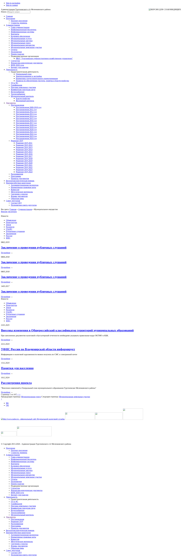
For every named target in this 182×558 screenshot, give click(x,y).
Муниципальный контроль (22, 96)
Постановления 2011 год (26, 110)
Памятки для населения (17, 368)
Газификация (16, 85)
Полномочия (16, 52)
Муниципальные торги (21, 43)
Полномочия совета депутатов (24, 205)
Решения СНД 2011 (24, 143)
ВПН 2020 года (17, 65)
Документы (11, 103)
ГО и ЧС (14, 83)
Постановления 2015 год (26, 118)
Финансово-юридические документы (26, 63)
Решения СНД (17, 141)
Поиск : (4, 12)
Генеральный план (24, 74)
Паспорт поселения (19, 21)
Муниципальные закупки (22, 41)
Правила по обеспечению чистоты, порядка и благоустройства (42, 81)
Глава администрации (20, 27)
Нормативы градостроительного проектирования (37, 78)
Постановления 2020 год (26, 130)
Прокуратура (11, 222)
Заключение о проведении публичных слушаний (33, 247)
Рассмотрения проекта (16, 382)
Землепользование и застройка (29, 76)
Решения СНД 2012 (24, 145)
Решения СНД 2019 (24, 161)
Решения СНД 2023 (24, 170)
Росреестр (10, 227)
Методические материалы (22, 192)
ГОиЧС (9, 229)
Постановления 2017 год (26, 123)
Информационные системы (22, 32)
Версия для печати (9, 212)
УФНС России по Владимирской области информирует (38, 349)
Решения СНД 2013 (24, 147)
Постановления (17, 105)
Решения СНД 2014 (24, 150)
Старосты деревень (19, 23)
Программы (16, 176)
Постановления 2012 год (26, 112)
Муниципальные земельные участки (26, 47)
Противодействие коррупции (18, 183)
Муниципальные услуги (21, 38)
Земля (8, 225)
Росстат (9, 236)
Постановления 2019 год (26, 127)
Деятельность (11, 70)
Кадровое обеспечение (20, 36)
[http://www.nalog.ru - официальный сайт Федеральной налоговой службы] (33, 419)
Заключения (11, 234)
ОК (7, 405)
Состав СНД (16, 203)
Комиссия (15, 190)
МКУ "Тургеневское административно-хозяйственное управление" (44, 58)
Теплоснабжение (18, 94)
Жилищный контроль (25, 101)
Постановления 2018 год (26, 125)
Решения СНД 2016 (24, 154)
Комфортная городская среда (23, 90)
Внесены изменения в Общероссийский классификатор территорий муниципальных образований (67, 330)
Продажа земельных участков (23, 87)
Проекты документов (20, 178)
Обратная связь (17, 198)
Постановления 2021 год (26, 132)
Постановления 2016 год (26, 121)
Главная (9, 16)
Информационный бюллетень (23, 30)
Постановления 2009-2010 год (28, 107)
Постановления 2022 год (26, 134)
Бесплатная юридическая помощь (20, 181)
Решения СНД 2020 (24, 163)
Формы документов (19, 196)
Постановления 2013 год (26, 114)
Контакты (15, 34)
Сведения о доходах (19, 194)
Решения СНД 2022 (24, 167)
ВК (7, 403)
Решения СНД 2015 (24, 152)
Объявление (11, 220)
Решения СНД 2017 (24, 156)
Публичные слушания (15, 231)
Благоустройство (23, 98)
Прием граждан (17, 54)
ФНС (8, 238)
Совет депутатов (13, 201)
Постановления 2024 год (26, 138)
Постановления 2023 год (26, 136)
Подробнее (5, 253)
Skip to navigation (13, 3)
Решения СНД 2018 (24, 158)
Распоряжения (17, 174)
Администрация (13, 25)
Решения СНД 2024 (24, 172)
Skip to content (12, 5)
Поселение (10, 18)
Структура (15, 61)
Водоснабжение (17, 92)
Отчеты (14, 50)
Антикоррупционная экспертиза (24, 185)
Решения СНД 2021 (24, 165)
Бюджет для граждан (19, 67)
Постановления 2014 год (26, 116)
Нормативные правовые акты (23, 187)
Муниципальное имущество (23, 45)
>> (19, 394)
